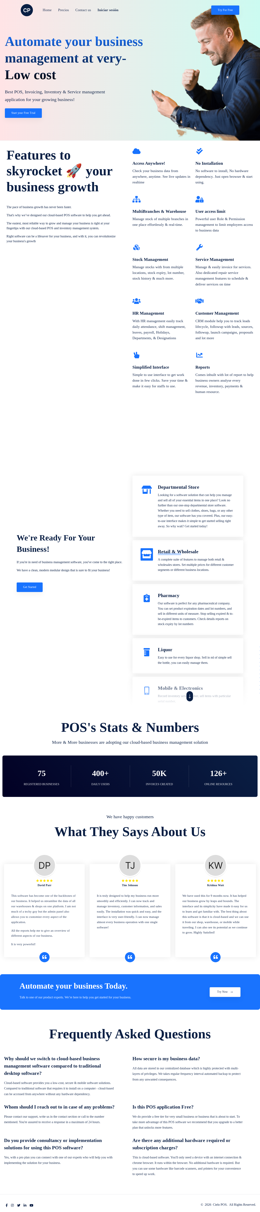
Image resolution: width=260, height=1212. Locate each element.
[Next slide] (189, 696)
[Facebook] (7, 1205)
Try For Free (225, 10)
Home (47, 10)
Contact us (83, 10)
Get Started (29, 587)
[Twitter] (18, 1205)
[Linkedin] (25, 1205)
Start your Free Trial (23, 112)
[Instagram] (12, 1205)
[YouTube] (31, 1205)
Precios (63, 10)
